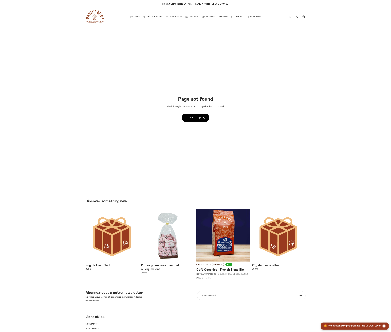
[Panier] (303, 16)
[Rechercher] (290, 16)
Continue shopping (195, 118)
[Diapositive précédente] (201, 235)
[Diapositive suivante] (245, 235)
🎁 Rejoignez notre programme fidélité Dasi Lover (352, 326)
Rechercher (91, 324)
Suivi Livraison (92, 329)
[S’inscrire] (301, 295)
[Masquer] (384, 326)
